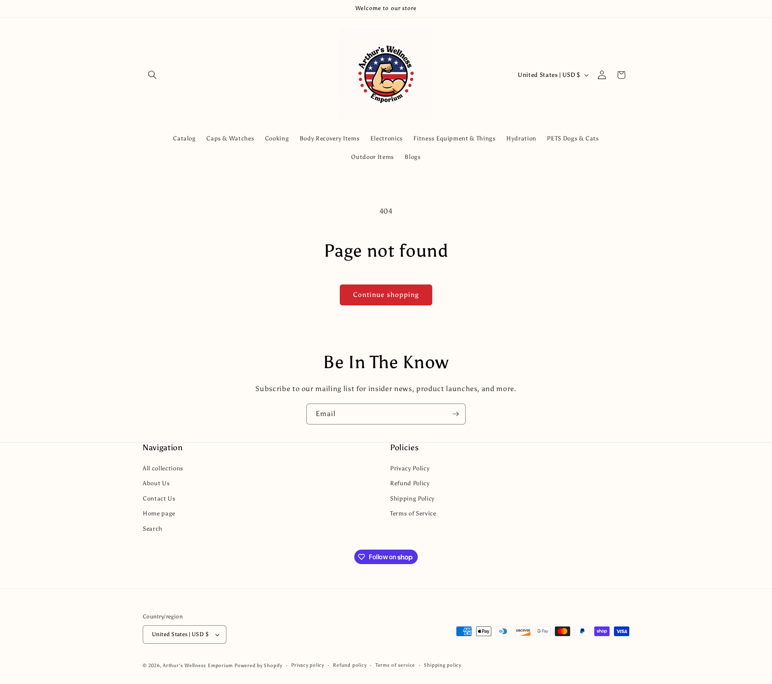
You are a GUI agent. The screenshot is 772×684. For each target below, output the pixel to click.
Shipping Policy (412, 498)
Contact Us (159, 498)
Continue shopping (386, 294)
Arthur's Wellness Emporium (198, 665)
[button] (152, 74)
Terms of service (395, 665)
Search (152, 528)
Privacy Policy (409, 468)
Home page (159, 513)
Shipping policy (442, 665)
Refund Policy (410, 483)
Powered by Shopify (258, 665)
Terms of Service (413, 513)
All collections (163, 468)
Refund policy (349, 665)
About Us (156, 483)
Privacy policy (307, 665)
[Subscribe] (455, 414)
